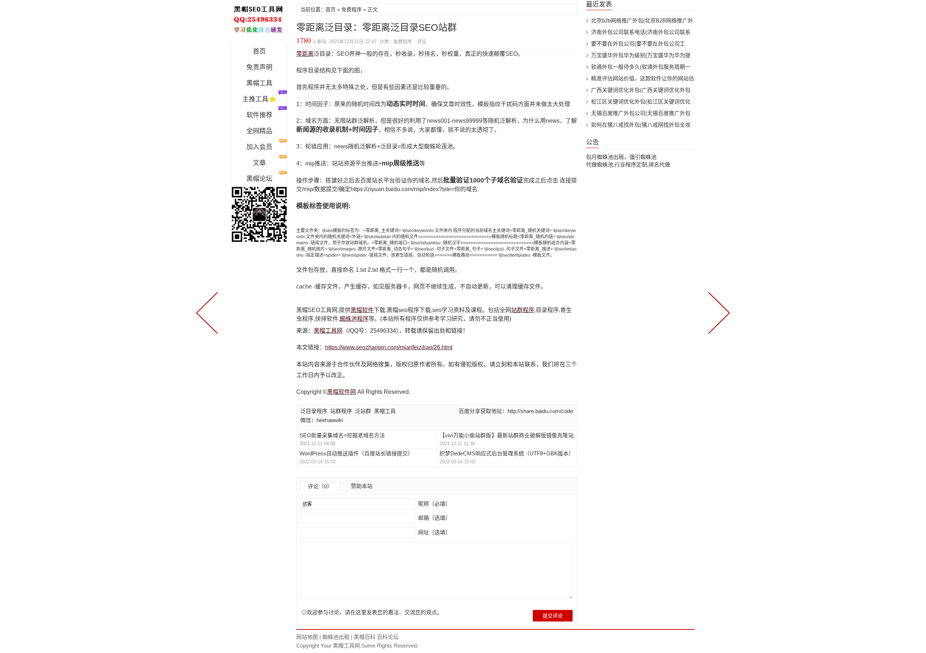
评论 (421, 41)
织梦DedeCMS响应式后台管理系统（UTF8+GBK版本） (506, 453)
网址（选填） (434, 532)
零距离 (305, 54)
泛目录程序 (313, 411)
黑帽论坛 (259, 178)
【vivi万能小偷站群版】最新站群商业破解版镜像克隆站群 (506, 435)
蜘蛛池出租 (335, 637)
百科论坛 (388, 637)
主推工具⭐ (259, 99)
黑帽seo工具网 (259, 23)
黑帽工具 (259, 83)
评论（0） (320, 486)
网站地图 (307, 637)
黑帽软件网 (341, 392)
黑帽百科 (364, 637)
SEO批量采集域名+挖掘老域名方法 (342, 435)
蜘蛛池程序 (354, 319)
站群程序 (522, 310)
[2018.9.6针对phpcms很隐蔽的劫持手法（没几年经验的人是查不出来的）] (208, 312)
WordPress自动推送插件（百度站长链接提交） (356, 453)
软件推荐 (259, 115)
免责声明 (259, 67)
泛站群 (363, 411)
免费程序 (351, 9)
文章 (259, 163)
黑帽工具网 (328, 331)
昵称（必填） (434, 504)
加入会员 (259, 147)
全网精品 (259, 131)
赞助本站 (362, 486)
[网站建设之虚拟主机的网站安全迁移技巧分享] (717, 312)
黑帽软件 (362, 310)
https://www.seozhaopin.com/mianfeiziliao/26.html (389, 347)
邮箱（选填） (434, 518)
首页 (259, 51)
